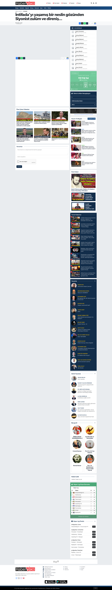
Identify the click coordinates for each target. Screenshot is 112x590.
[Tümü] (95, 281)
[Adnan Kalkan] (74, 342)
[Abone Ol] (95, 23)
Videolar (65, 3)
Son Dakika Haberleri (49, 575)
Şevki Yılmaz (81, 327)
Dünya (32, 8)
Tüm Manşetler (48, 574)
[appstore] (50, 581)
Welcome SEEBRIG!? (83, 292)
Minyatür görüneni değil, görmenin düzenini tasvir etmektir (86, 404)
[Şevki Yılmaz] (74, 329)
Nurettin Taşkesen (83, 353)
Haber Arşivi (47, 576)
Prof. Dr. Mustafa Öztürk (84, 359)
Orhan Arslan (81, 377)
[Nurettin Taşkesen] (74, 354)
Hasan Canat (81, 309)
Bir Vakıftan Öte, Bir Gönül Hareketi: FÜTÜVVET (86, 299)
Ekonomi (37, 8)
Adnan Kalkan (81, 341)
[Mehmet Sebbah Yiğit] (74, 317)
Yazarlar (72, 3)
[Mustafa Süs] (74, 304)
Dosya (79, 3)
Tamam (95, 588)
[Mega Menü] (96, 3)
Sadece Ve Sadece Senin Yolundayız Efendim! (84, 330)
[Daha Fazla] (87, 23)
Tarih (45, 8)
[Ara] (91, 3)
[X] (19, 578)
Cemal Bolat (81, 366)
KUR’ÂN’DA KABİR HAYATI (84, 398)
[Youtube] (24, 578)
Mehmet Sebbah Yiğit (83, 315)
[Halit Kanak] (74, 409)
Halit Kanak (81, 408)
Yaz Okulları (81, 368)
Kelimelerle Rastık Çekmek (84, 286)
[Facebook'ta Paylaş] (80, 23)
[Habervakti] (25, 3)
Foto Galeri (56, 3)
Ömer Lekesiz (81, 401)
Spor (41, 8)
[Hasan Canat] (74, 310)
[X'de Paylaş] (82, 23)
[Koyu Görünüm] (93, 3)
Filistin (49, 3)
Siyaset (27, 8)
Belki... (79, 311)
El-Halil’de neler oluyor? (84, 355)
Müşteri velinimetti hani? (84, 305)
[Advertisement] (42, 81)
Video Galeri (18, 11)
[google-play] (62, 581)
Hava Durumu (48, 568)
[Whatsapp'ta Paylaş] (84, 23)
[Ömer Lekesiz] (74, 403)
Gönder (19, 166)
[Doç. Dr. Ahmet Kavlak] (74, 335)
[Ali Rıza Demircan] (74, 397)
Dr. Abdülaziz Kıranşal (84, 389)
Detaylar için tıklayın (83, 516)
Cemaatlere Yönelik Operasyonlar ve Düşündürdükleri (86, 349)
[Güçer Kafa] (74, 285)
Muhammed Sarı (82, 296)
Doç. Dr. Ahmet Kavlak (83, 334)
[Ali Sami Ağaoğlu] (74, 415)
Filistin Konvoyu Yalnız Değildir (85, 342)
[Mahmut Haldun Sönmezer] (74, 384)
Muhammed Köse (82, 346)
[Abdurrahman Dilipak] (74, 291)
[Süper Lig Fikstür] (95, 521)
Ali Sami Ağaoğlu (82, 415)
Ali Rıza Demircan (82, 396)
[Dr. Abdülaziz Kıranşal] (74, 390)
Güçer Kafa (81, 284)
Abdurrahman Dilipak (83, 291)
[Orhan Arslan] (74, 378)
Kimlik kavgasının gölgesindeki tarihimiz (85, 385)
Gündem (22, 8)
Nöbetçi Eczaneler (49, 566)
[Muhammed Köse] (74, 348)
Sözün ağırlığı (81, 379)
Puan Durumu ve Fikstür (50, 572)
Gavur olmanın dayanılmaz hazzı (86, 416)
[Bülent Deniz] (74, 323)
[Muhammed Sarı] (74, 298)
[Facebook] (16, 578)
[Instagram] (21, 578)
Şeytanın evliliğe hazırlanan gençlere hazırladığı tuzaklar (85, 391)
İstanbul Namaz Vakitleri (50, 569)
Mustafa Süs (81, 303)
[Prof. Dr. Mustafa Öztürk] (74, 360)
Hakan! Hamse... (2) (82, 324)
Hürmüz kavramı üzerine (84, 361)
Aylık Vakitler (75, 89)
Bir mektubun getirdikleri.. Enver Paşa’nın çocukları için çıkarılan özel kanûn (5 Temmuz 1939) (86, 410)
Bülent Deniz (81, 322)
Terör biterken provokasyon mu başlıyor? (85, 317)
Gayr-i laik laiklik (82, 336)
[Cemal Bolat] (74, 367)
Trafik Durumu (48, 571)
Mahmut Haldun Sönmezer (85, 383)
